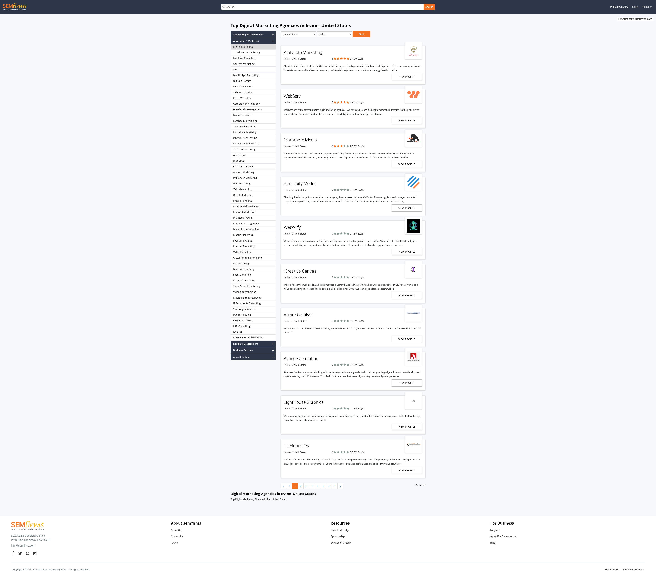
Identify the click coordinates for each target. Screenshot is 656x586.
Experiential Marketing (246, 206)
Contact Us (177, 536)
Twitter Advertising (244, 126)
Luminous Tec (297, 446)
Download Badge (340, 530)
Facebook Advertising (245, 120)
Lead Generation (242, 86)
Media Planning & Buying (247, 297)
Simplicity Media (299, 183)
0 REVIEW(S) (357, 190)
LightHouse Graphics (304, 402)
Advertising (239, 155)
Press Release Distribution (248, 337)
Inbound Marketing (244, 212)
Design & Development (245, 343)
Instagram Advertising (245, 143)
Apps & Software (242, 357)
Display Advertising (244, 280)
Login (635, 6)
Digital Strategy (242, 80)
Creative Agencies (243, 166)
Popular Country (619, 6)
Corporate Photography (246, 103)
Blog (492, 542)
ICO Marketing (241, 263)
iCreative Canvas (300, 271)
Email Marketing (242, 200)
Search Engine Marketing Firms (49, 569)
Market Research (242, 115)
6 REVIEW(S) (357, 102)
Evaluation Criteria (341, 542)
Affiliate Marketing (243, 172)
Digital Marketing (243, 46)
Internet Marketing (244, 246)
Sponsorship (338, 536)
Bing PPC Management (246, 223)
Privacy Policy (612, 569)
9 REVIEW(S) (357, 58)
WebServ (292, 96)
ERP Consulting (241, 326)
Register (647, 6)
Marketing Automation (246, 229)
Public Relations (242, 314)
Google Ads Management (247, 109)
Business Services (243, 350)
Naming (237, 331)
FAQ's (174, 542)
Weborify (292, 227)
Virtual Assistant (242, 252)
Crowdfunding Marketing (247, 257)
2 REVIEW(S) (357, 146)
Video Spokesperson (244, 291)
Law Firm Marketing (244, 58)
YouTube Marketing (244, 149)
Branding (238, 160)
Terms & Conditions (633, 569)
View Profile (406, 76)
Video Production (243, 92)
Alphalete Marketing (303, 52)
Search (429, 6)
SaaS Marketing (242, 274)
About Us (176, 530)
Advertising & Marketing (246, 41)
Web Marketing (242, 183)
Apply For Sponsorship (503, 536)
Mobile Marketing (243, 234)
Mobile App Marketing (246, 75)
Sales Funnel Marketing (246, 286)
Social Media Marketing (246, 52)
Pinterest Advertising (245, 138)
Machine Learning (243, 269)
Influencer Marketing (245, 178)
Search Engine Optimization (248, 34)
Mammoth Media (300, 139)
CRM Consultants (243, 320)
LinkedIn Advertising (245, 132)
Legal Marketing (242, 98)
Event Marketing (242, 240)
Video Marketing (242, 189)
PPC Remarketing (243, 217)
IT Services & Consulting (247, 303)
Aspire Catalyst (298, 314)
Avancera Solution (301, 358)
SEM (235, 69)
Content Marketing (244, 63)
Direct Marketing (242, 195)
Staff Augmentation (244, 309)
